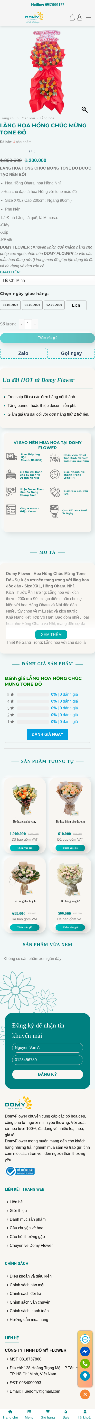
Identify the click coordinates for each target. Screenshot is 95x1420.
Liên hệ (16, 1202)
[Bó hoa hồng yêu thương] (70, 798)
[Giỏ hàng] (71, 17)
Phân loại (27, 118)
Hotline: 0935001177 (47, 4)
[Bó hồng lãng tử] (70, 878)
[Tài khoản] (79, 17)
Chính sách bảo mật (27, 1285)
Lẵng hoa (47, 118)
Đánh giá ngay (47, 734)
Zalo (23, 353)
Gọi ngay (71, 353)
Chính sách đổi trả (25, 1293)
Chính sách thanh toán (29, 1311)
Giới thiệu (18, 1211)
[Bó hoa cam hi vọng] (24, 798)
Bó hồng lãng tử (70, 901)
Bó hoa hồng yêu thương (70, 821)
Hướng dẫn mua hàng (29, 1320)
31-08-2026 (10, 305)
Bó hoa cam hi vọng (24, 821)
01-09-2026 (32, 305)
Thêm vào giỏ (47, 338)
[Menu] (88, 17)
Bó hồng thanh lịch (25, 901)
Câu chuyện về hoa (26, 1228)
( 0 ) (32, 151)
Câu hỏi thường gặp (27, 1237)
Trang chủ (8, 118)
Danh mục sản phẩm (28, 1219)
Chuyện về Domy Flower (31, 1245)
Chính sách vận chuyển (30, 1302)
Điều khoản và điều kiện (31, 1276)
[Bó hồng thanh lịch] (24, 878)
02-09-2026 (54, 305)
